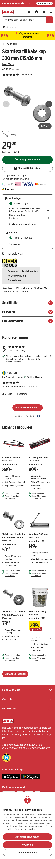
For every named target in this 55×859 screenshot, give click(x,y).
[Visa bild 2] (13, 134)
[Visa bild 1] (5, 134)
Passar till (8, 312)
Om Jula (7, 699)
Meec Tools (8, 64)
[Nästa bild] (48, 104)
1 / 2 (43, 126)
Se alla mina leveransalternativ (23, 224)
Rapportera (21, 394)
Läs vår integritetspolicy (24, 829)
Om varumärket (12, 321)
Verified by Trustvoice (25, 416)
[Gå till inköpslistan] (36, 12)
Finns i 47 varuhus (38, 659)
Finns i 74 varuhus (12, 497)
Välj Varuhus (14, 244)
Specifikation (10, 302)
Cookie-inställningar (27, 852)
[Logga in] (29, 12)
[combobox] (27, 19)
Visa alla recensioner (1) (27, 407)
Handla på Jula (11, 690)
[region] (27, 825)
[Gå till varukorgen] (43, 12)
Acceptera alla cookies (27, 837)
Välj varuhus (11, 27)
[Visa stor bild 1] (27, 104)
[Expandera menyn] (51, 12)
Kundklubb (9, 708)
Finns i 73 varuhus (38, 574)
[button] (6, 757)
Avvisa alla (27, 845)
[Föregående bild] (6, 104)
